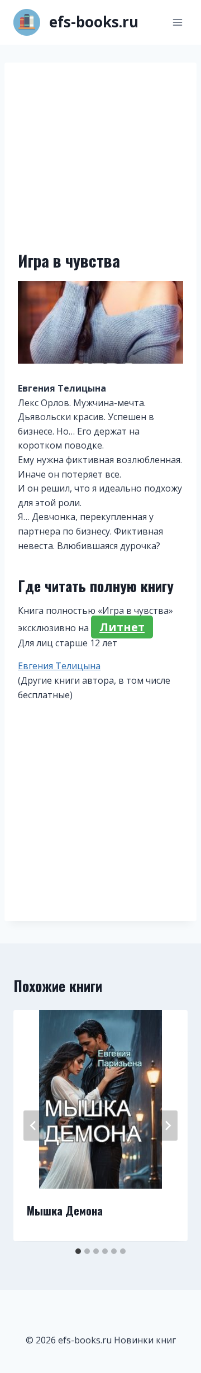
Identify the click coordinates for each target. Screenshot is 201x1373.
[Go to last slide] (33, 1125)
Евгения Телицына (59, 666)
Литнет (122, 627)
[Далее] (167, 1125)
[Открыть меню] (177, 22)
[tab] (78, 1251)
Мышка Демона (65, 1210)
